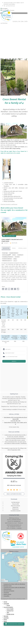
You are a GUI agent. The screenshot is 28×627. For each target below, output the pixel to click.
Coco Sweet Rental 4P (9, 34)
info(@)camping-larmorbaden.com (14, 524)
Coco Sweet (19, 61)
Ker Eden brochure (15, 502)
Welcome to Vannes (8, 66)
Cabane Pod (10, 610)
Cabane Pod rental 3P (19, 34)
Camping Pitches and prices (10, 30)
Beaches (19, 43)
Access (5, 57)
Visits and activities (12, 43)
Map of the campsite (15, 505)
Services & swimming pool (7, 38)
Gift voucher (14, 52)
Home (5, 23)
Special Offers (7, 52)
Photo (5, 46)
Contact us (10, 57)
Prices (8, 605)
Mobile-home (10, 614)
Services (6, 616)
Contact (6, 55)
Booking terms (15, 509)
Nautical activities (8, 48)
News (6, 50)
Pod (15, 66)
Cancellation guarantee (15, 510)
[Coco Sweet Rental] (7, 180)
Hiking (5, 43)
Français (4, 10)
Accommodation (9, 32)
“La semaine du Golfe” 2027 (10, 61)
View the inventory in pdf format (9, 204)
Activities (7, 41)
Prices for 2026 (15, 503)
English (12, 10)
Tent (8, 612)
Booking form (15, 507)
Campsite (7, 28)
